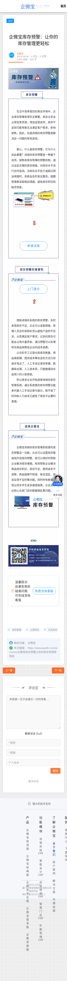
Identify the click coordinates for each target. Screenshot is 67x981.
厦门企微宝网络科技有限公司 (36, 888)
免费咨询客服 (44, 591)
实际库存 (52, 630)
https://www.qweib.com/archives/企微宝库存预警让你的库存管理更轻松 (33, 652)
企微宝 (20, 53)
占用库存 (34, 630)
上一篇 (9, 670)
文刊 (10, 21)
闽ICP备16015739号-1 (33, 894)
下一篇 (58, 670)
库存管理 (16, 630)
